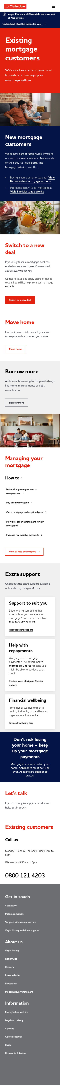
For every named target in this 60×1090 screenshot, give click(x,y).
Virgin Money (12, 950)
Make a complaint (14, 913)
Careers (9, 966)
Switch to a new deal (20, 299)
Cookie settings (13, 1036)
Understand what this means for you (22, 23)
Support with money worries (20, 922)
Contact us (11, 905)
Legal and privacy (14, 1020)
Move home (15, 349)
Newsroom (11, 983)
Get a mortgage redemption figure (24, 512)
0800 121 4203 (25, 875)
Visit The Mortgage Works (27, 191)
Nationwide (11, 958)
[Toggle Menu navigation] (53, 8)
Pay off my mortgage (17, 502)
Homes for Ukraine (15, 1053)
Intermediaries (12, 975)
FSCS (8, 1044)
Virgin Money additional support (22, 930)
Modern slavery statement (19, 991)
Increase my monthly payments (22, 534)
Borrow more (16, 402)
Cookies (9, 1028)
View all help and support (22, 551)
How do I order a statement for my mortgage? (25, 523)
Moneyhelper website (16, 1012)
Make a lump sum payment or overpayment (22, 491)
